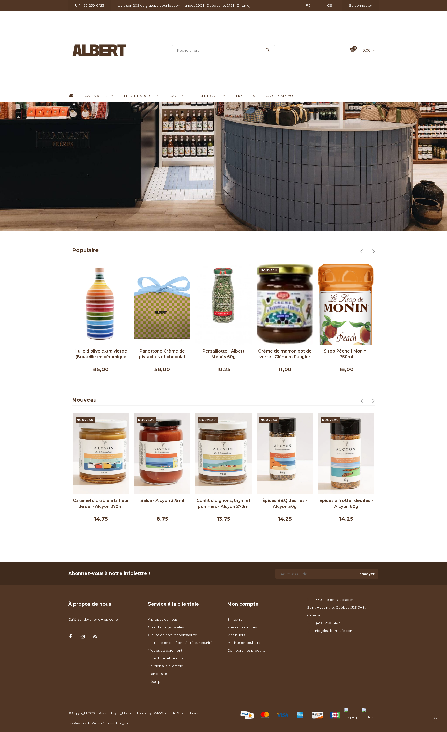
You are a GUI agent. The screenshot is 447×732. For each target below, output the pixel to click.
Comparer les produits (246, 650)
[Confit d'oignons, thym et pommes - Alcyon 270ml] (223, 453)
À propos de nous (162, 619)
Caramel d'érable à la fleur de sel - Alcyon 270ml (101, 503)
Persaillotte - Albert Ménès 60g (223, 354)
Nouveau (84, 400)
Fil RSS (174, 713)
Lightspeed (125, 713)
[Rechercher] (267, 50)
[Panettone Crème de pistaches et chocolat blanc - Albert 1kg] (162, 304)
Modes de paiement (165, 650)
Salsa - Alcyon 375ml (162, 500)
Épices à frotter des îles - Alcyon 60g (346, 503)
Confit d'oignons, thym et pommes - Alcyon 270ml (223, 503)
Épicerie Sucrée (139, 96)
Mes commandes (242, 627)
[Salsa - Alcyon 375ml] (162, 453)
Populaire (85, 250)
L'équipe (155, 681)
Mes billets (236, 635)
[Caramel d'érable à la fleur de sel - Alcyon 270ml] (101, 453)
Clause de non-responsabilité (172, 635)
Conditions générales (166, 627)
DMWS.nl (159, 713)
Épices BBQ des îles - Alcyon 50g (284, 503)
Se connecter (360, 5)
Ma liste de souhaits (243, 643)
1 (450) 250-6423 (327, 623)
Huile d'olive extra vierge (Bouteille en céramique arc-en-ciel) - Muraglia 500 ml (101, 354)
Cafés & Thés (97, 96)
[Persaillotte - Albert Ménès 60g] (223, 304)
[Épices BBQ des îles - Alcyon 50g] (285, 453)
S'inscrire (235, 619)
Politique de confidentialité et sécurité (180, 643)
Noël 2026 (245, 96)
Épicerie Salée (207, 96)
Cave (174, 96)
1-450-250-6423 (91, 5)
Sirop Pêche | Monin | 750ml (346, 354)
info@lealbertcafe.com (333, 631)
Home (71, 95)
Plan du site (157, 674)
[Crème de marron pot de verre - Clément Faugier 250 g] (285, 304)
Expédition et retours (165, 658)
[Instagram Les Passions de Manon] (82, 637)
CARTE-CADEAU (279, 96)
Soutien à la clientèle (165, 666)
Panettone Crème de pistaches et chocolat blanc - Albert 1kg (162, 354)
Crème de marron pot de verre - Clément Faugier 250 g (285, 354)
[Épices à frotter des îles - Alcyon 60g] (346, 453)
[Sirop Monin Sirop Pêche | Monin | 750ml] (346, 304)
